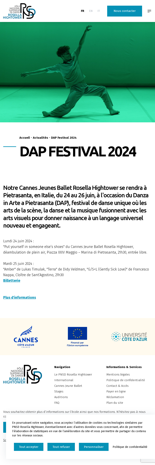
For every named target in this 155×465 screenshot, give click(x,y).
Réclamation (115, 397)
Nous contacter (125, 11)
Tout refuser (61, 447)
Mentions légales (118, 374)
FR (82, 11)
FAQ (56, 403)
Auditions (61, 397)
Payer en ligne (116, 391)
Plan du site (114, 403)
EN (91, 11)
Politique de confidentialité (125, 380)
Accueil (24, 137)
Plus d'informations (19, 297)
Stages (58, 391)
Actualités (40, 137)
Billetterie (11, 280)
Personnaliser (94, 447)
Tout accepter (28, 447)
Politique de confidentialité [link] (130, 447)
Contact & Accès (117, 386)
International (63, 380)
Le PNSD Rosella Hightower (73, 374)
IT (98, 11)
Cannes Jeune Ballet (68, 386)
